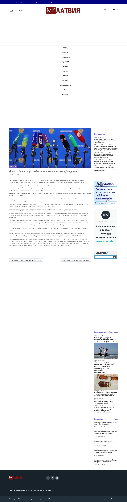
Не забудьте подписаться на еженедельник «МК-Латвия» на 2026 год (31, 490)
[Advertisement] (63, 32)
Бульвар (65, 80)
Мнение (65, 71)
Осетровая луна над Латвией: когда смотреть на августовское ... (105, 461)
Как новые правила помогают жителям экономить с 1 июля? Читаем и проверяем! (103, 401)
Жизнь (65, 66)
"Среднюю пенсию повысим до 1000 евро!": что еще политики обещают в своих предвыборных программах (106, 148)
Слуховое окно (65, 85)
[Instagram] (117, 9)
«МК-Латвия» (50, 499)
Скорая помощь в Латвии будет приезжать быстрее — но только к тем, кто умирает (105, 168)
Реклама (65, 94)
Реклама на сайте (89, 499)
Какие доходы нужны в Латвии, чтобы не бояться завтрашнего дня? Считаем (105, 339)
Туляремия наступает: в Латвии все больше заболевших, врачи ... (105, 451)
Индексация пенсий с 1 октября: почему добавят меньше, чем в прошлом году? (104, 140)
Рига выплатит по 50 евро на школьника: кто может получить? (104, 162)
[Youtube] (113, 9)
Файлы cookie (113, 499)
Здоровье (65, 62)
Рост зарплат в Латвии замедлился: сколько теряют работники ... (105, 432)
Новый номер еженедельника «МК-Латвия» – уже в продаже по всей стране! (32, 2)
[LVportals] (105, 227)
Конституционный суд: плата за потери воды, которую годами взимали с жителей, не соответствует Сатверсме (104, 409)
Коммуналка (65, 57)
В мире (65, 76)
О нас (67, 499)
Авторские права (102, 499)
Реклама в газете (76, 499)
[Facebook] (110, 9)
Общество (65, 52)
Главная (65, 48)
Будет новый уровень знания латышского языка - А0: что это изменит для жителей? (104, 155)
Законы (65, 90)
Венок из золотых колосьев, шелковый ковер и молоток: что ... (105, 442)
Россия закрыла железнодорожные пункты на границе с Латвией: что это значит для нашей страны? (105, 394)
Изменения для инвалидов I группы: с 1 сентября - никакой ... (106, 423)
